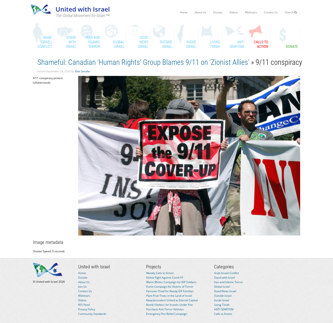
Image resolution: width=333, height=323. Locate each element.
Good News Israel (225, 291)
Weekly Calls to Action (160, 273)
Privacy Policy (86, 309)
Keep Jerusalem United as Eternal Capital (172, 300)
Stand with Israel (224, 277)
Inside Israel (221, 300)
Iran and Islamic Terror (228, 282)
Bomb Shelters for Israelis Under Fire (169, 305)
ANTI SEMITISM (224, 309)
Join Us (82, 287)
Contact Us (271, 12)
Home (184, 12)
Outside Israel (223, 296)
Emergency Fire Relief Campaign (166, 314)
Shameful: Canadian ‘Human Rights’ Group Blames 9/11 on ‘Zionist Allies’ (143, 62)
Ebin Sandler (82, 71)
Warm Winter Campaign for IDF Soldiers (171, 282)
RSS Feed (84, 305)
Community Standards (92, 314)
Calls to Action (223, 314)
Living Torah (221, 305)
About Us (200, 12)
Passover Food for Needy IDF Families (169, 291)
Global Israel (222, 287)
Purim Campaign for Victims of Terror (169, 287)
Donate (217, 12)
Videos (233, 12)
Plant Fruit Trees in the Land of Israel (169, 296)
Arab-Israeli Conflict (226, 273)
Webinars (251, 12)
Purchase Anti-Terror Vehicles (165, 309)
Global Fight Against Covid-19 (164, 277)
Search (289, 12)
